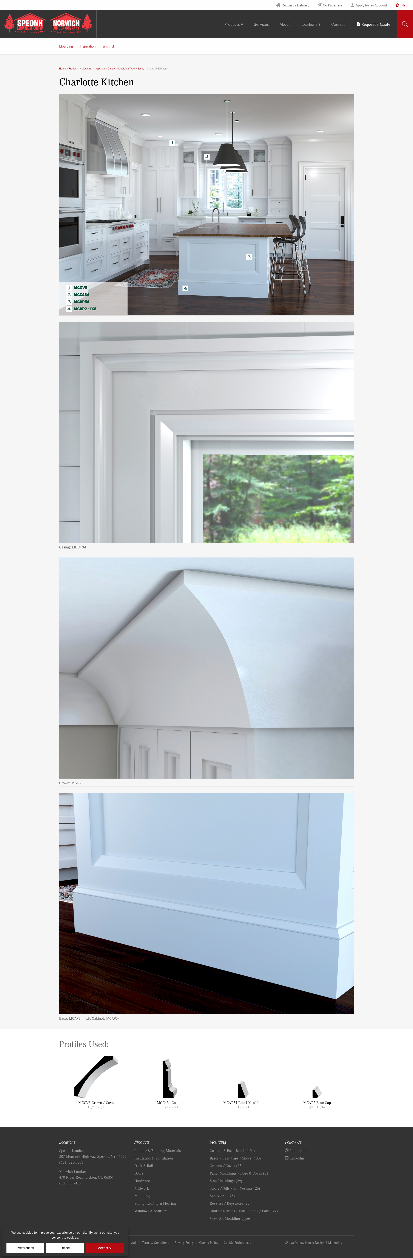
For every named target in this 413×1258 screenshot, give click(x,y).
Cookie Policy (208, 1242)
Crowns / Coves (226, 1165)
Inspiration (88, 46)
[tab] (405, 24)
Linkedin (297, 1158)
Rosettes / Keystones (230, 1203)
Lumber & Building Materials (157, 1150)
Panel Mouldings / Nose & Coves (240, 1173)
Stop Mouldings (226, 1180)
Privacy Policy (184, 1242)
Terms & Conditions (155, 1242)
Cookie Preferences (237, 1242)
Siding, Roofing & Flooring (155, 1203)
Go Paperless (332, 5)
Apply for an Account (371, 5)
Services (261, 24)
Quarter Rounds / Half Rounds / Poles (244, 1210)
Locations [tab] (309, 24)
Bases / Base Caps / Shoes (235, 1158)
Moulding (66, 46)
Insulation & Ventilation (153, 1158)
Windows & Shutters (151, 1210)
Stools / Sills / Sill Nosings (235, 1188)
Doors (138, 1173)
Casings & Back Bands (232, 1150)
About (285, 24)
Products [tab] (232, 24)
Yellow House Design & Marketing (318, 1242)
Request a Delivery (295, 5)
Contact (338, 24)
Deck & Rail (143, 1165)
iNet (404, 5)
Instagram (298, 1150)
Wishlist (108, 46)
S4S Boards (222, 1195)
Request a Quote (375, 24)
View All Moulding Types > (232, 1218)
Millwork (141, 1188)
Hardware (142, 1180)
